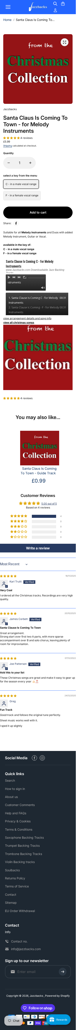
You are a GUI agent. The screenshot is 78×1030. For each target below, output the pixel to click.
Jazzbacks (37, 995)
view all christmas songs (18, 322)
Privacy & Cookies (18, 821)
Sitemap (11, 902)
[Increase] (30, 163)
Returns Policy (15, 878)
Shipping (7, 145)
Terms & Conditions (18, 829)
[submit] (62, 972)
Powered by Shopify (57, 995)
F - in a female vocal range (22, 195)
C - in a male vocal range (21, 184)
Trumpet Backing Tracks (22, 845)
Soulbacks (12, 870)
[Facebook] (16, 223)
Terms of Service (17, 886)
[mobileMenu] (8, 7)
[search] (55, 3)
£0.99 (39, 481)
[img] (8, 576)
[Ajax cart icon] (63, 3)
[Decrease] (8, 163)
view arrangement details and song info (27, 318)
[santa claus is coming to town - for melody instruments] (64, 42)
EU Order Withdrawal (20, 911)
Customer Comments (20, 805)
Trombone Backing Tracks (23, 854)
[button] (11, 138)
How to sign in (15, 789)
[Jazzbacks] (38, 7)
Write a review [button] (38, 548)
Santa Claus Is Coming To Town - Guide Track (39, 471)
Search (10, 780)
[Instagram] (42, 758)
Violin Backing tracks (20, 862)
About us (11, 797)
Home (7, 20)
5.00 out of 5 (49, 503)
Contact (10, 894)
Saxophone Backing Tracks (24, 837)
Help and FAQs (15, 813)
